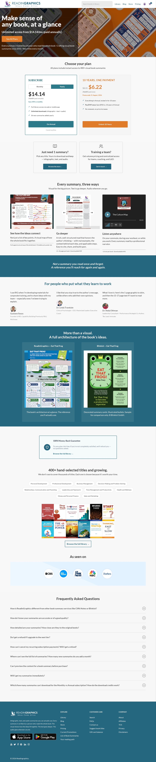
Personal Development (39, 484)
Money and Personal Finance (68, 496)
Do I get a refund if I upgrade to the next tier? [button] (30, 637)
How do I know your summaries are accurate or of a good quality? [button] (39, 618)
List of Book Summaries (69, 736)
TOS (120, 725)
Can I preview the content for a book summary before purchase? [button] (39, 666)
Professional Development (61, 484)
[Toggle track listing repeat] (116, 225)
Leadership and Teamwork (71, 490)
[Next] (91, 212)
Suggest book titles (97, 728)
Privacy (121, 728)
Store (62, 725)
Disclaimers (123, 732)
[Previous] (64, 212)
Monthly (40, 87)
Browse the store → (55, 166)
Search (92, 717)
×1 (120, 225)
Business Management (85, 484)
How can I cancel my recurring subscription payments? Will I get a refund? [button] (43, 647)
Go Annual (51, 124)
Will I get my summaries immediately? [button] (27, 675)
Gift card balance (96, 732)
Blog (62, 721)
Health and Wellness (124, 490)
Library (63, 717)
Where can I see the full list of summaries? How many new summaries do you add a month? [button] (50, 656)
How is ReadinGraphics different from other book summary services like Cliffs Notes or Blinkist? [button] (53, 608)
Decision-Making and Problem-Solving (111, 484)
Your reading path (67, 739)
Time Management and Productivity (98, 490)
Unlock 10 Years (105, 124)
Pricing (63, 728)
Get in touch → (101, 166)
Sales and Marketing (91, 496)
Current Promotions (68, 732)
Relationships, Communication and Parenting (41, 490)
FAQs (92, 721)
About (121, 717)
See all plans (12, 39)
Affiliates (122, 721)
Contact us (94, 725)
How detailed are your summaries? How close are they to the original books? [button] (44, 627)
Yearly (62, 87)
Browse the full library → (63, 454)
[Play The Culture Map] (107, 214)
